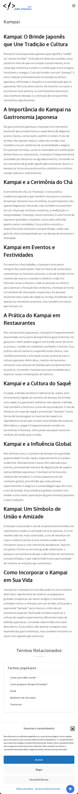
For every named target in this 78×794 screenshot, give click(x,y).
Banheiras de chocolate (23, 697)
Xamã (13, 691)
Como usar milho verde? (23, 677)
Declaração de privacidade (47, 788)
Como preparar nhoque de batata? (29, 684)
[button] (72, 728)
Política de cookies (24, 788)
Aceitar (39, 759)
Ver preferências (39, 779)
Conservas (16, 704)
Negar (39, 769)
